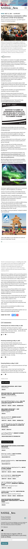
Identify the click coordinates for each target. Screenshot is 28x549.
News (2, 13)
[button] (2, 530)
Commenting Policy (6, 519)
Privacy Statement (6, 517)
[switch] (25, 518)
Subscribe (4, 543)
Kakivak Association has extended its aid (10, 154)
